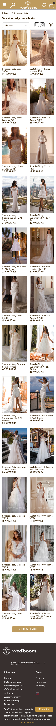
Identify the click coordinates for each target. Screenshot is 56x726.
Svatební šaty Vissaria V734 (41, 517)
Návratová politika (13, 686)
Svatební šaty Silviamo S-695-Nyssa (14, 366)
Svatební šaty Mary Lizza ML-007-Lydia (40, 615)
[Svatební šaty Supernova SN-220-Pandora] (14, 392)
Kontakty (40, 686)
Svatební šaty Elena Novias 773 (12, 119)
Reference (41, 682)
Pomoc (8, 678)
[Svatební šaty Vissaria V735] (14, 541)
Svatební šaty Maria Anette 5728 (40, 317)
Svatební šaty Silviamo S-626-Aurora (42, 468)
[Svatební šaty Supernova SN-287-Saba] (42, 191)
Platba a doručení (13, 682)
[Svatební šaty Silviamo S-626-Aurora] (42, 443)
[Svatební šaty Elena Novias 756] (42, 45)
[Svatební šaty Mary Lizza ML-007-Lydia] (42, 589)
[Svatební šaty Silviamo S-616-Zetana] (14, 443)
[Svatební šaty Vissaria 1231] (42, 142)
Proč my (40, 678)
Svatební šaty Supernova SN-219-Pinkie (40, 367)
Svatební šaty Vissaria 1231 (41, 168)
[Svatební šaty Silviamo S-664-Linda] (42, 392)
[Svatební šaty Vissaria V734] (42, 492)
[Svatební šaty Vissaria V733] (14, 492)
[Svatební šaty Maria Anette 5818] (14, 142)
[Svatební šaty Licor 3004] (14, 45)
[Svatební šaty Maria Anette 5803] (42, 94)
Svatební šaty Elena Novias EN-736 (40, 268)
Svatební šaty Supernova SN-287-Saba (40, 218)
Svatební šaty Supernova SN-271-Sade (12, 218)
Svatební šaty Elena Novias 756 (40, 70)
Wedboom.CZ (28, 662)
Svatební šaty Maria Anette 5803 (40, 119)
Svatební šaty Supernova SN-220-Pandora (12, 418)
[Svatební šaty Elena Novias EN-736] (42, 243)
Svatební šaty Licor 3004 (12, 70)
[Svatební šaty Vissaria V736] (42, 541)
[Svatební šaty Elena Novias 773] (14, 94)
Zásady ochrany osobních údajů (12, 698)
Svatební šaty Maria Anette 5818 (12, 168)
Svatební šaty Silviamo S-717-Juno (14, 268)
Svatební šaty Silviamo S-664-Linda (42, 417)
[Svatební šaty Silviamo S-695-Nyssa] (14, 340)
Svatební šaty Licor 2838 (12, 317)
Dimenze (9, 704)
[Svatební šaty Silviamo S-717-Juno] (14, 243)
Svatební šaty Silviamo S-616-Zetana (14, 468)
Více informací (28, 722)
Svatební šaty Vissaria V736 (41, 566)
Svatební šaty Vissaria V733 (13, 517)
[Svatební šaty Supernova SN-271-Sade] (14, 191)
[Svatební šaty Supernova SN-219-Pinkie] (42, 340)
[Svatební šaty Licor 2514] (14, 589)
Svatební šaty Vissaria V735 (13, 566)
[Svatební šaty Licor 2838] (14, 291)
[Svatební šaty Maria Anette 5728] (42, 291)
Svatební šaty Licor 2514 (12, 615)
